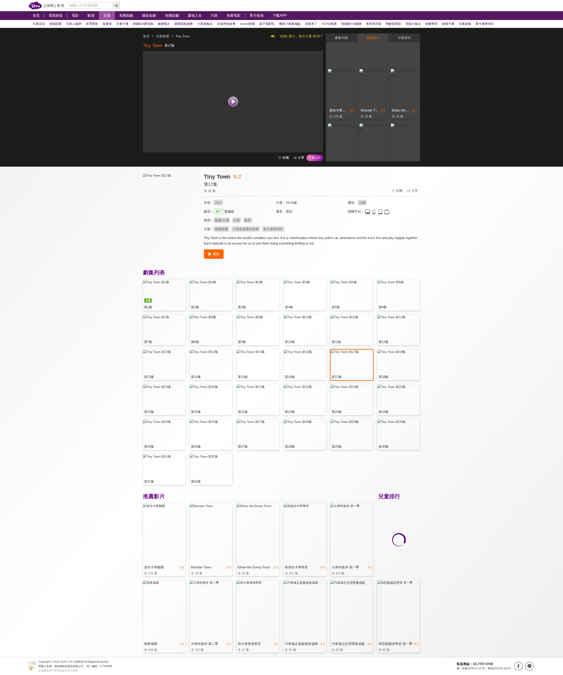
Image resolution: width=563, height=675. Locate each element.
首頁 (146, 36)
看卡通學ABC (273, 229)
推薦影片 (373, 38)
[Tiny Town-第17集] (170, 212)
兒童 (236, 220)
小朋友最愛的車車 (245, 229)
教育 (247, 220)
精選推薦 (221, 229)
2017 (218, 202)
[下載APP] (315, 158)
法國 (362, 202)
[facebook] (518, 666)
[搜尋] (116, 5)
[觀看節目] (233, 102)
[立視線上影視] (46, 5)
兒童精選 (162, 36)
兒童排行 (404, 38)
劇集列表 (341, 38)
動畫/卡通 (222, 220)
